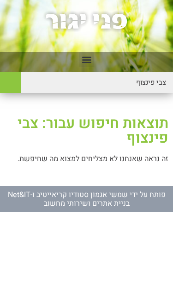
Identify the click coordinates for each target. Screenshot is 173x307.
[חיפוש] (10, 82)
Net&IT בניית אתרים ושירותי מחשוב (69, 199)
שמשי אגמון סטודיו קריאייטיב (82, 194)
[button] (86, 59)
